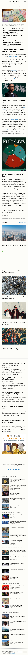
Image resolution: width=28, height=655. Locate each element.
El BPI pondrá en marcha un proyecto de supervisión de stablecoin (16, 542)
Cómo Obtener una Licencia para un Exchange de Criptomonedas (18, 515)
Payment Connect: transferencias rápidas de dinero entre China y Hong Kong (14, 246)
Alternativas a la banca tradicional (17, 527)
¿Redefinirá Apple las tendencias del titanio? (12, 407)
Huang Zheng (14, 70)
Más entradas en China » (21, 222)
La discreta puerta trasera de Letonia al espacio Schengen (16, 641)
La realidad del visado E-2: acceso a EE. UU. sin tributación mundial (18, 628)
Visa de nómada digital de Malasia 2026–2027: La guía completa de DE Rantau (18, 616)
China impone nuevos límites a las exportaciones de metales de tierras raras (14, 349)
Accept (25, 651)
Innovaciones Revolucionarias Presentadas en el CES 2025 (16, 593)
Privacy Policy (12, 653)
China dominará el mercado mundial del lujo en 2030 (13, 323)
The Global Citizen (14, 1)
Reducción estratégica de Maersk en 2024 (18, 505)
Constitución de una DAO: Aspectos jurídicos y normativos (18, 522)
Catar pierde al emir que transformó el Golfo (18, 622)
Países (6, 6)
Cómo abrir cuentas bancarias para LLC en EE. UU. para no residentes (13, 364)
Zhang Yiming (14, 119)
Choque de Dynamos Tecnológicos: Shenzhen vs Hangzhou (12, 272)
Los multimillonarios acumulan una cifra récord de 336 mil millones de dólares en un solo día (18, 487)
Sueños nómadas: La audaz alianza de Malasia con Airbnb (13, 421)
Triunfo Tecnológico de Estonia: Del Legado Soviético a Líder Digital (12, 393)
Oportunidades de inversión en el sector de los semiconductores (13, 297)
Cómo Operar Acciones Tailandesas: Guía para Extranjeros (18, 492)
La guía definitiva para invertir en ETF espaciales (17, 570)
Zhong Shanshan (13, 56)
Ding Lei (9, 130)
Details (5, 219)
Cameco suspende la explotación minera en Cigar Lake (17, 479)
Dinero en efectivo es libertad (16, 598)
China (9, 6)
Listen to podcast (14, 469)
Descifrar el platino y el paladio (17, 563)
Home (3, 6)
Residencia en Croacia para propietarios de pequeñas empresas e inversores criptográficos (18, 535)
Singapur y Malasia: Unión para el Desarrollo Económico (12, 378)
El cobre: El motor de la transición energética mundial (17, 576)
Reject (20, 651)
